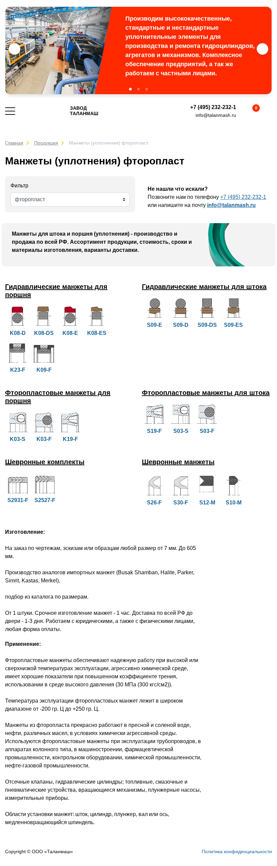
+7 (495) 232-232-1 (213, 107)
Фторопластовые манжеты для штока (206, 392)
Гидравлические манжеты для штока (204, 286)
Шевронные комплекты (44, 462)
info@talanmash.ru (216, 115)
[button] (130, 89)
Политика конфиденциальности (237, 851)
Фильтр (19, 185)
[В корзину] (250, 111)
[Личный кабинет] (268, 111)
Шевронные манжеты (178, 462)
